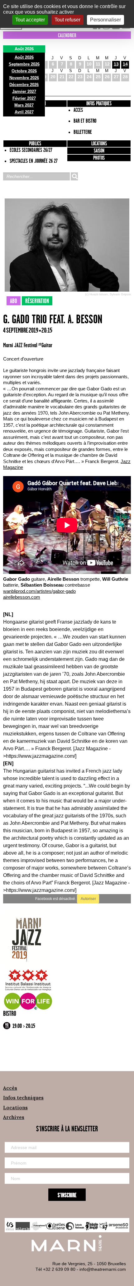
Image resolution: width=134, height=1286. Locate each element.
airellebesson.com (21, 597)
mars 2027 (24, 105)
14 (125, 63)
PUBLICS (35, 144)
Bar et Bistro (85, 121)
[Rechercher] (74, 176)
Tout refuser (67, 19)
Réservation (37, 301)
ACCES (78, 110)
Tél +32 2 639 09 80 (55, 1269)
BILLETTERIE (83, 132)
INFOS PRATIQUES (99, 104)
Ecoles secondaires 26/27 (31, 150)
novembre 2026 (24, 77)
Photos (99, 158)
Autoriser (88, 899)
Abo (13, 301)
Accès (10, 1088)
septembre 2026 (24, 64)
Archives (13, 1117)
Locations (99, 144)
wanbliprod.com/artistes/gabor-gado (39, 591)
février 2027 (24, 98)
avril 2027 (24, 112)
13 (116, 63)
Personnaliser (105, 19)
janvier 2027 (24, 91)
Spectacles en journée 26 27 (34, 161)
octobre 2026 (24, 71)
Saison (99, 151)
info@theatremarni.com (102, 1269)
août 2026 (24, 57)
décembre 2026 (24, 84)
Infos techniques (23, 1098)
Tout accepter (30, 19)
